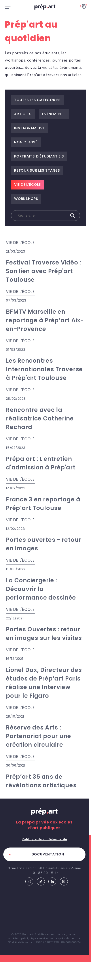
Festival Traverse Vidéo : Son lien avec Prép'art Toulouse (43, 271)
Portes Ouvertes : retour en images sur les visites (44, 633)
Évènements (54, 113)
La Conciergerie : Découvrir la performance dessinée (41, 589)
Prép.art (44, 816)
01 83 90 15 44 (46, 873)
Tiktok (41, 881)
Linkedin (52, 881)
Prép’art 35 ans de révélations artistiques (41, 781)
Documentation (48, 854)
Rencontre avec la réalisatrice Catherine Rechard (40, 418)
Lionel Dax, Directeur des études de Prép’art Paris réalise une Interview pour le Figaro (44, 683)
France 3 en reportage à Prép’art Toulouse (43, 503)
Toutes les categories (37, 99)
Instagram (29, 881)
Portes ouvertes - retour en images (43, 544)
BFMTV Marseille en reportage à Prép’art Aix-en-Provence (45, 320)
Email (64, 881)
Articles (23, 113)
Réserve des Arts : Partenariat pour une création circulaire (38, 736)
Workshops (26, 198)
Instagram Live (29, 128)
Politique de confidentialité (44, 839)
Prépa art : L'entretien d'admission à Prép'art (41, 463)
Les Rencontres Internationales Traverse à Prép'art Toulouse (44, 369)
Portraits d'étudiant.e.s (39, 156)
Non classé (26, 142)
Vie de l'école (27, 184)
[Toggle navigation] (8, 7)
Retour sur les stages (37, 170)
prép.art (45, 7)
